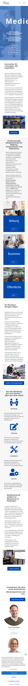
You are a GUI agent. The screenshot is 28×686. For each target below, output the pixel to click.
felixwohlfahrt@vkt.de (14, 633)
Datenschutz (11, 684)
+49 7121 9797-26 (14, 632)
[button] (26, 654)
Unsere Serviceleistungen (14, 383)
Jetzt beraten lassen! (17, 599)
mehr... (14, 229)
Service (13, 47)
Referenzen (14, 52)
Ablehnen (14, 677)
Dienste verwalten (13, 669)
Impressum (17, 684)
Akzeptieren (14, 673)
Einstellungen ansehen (14, 681)
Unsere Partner (14, 569)
